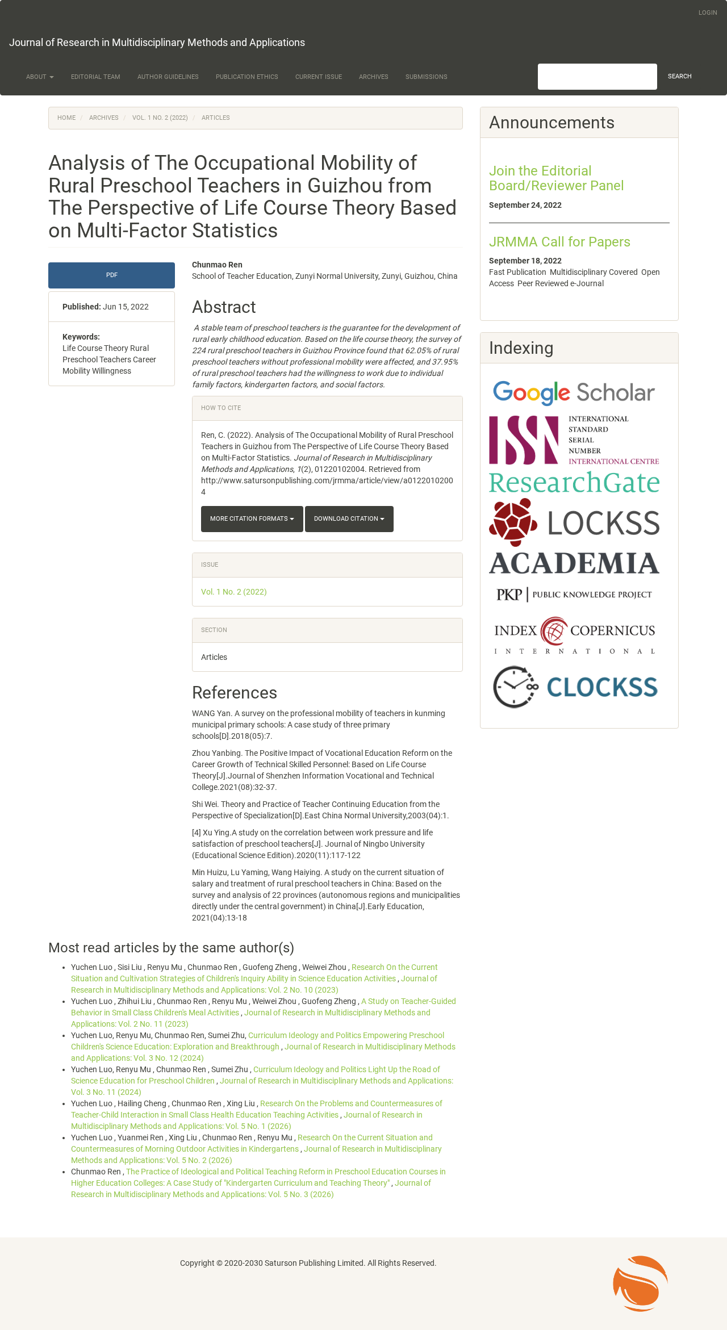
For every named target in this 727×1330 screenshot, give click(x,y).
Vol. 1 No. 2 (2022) (160, 118)
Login (708, 12)
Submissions (427, 77)
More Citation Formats (250, 518)
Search (680, 76)
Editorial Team (95, 77)
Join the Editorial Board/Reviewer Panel (556, 178)
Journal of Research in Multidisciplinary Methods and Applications (157, 42)
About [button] (37, 77)
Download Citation (347, 518)
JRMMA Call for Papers (559, 242)
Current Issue (318, 77)
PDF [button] (112, 275)
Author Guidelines (168, 77)
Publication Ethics (247, 77)
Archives (373, 77)
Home (66, 118)
